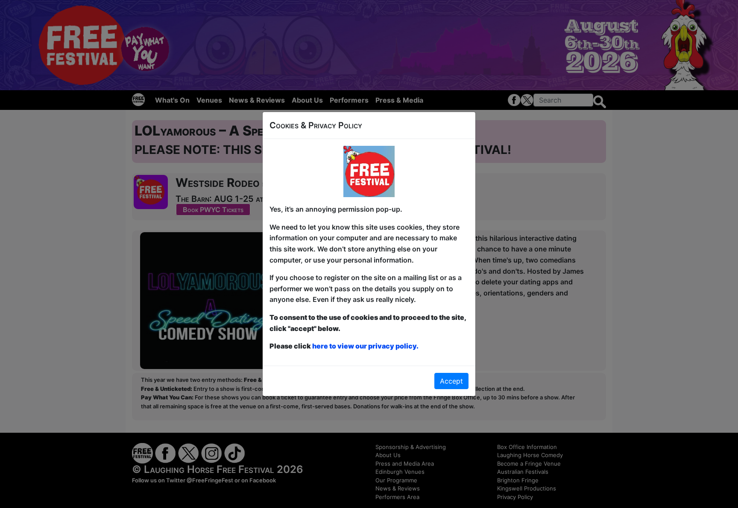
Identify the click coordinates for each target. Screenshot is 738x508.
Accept (451, 381)
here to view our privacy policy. (365, 346)
